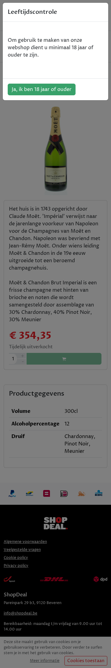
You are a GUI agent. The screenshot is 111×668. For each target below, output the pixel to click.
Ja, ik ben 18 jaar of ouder (42, 89)
